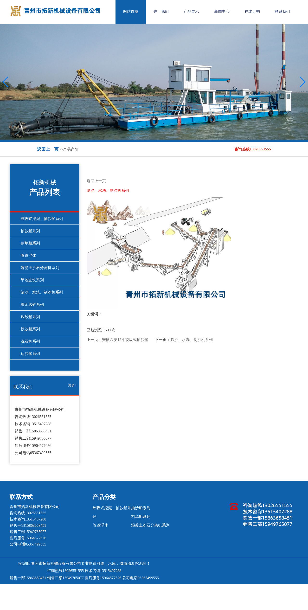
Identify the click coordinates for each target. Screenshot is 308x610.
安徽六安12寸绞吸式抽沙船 (125, 340)
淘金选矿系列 (32, 304)
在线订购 (252, 11)
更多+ (72, 385)
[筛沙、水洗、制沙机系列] (190, 252)
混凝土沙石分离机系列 (40, 268)
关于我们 (161, 11)
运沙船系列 (30, 354)
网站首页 (130, 11)
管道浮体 (28, 255)
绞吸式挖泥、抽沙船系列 (42, 219)
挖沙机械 (137, 589)
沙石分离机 (188, 589)
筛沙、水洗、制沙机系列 (42, 292)
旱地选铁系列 (32, 280)
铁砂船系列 (30, 317)
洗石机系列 (30, 341)
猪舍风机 (170, 589)
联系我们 (282, 11)
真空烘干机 (119, 589)
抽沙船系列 (30, 231)
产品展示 (191, 11)
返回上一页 (48, 149)
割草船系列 (30, 243)
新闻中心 (222, 11)
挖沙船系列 (30, 329)
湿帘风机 (154, 589)
